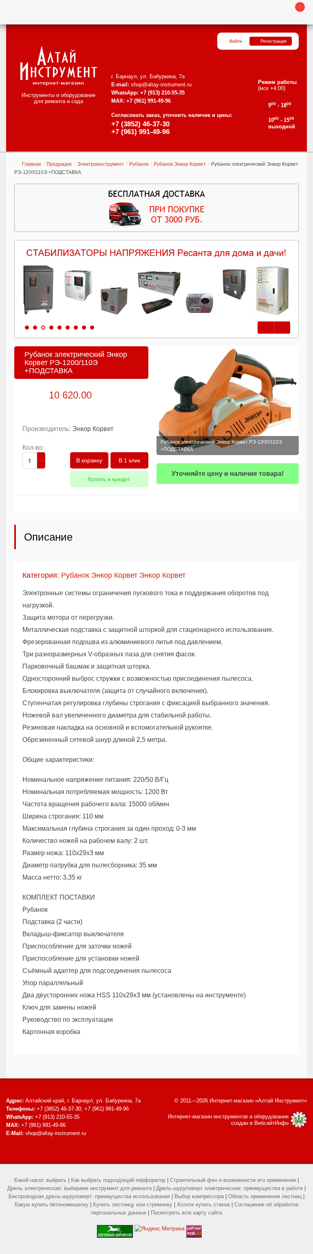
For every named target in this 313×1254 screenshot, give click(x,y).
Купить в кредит (109, 479)
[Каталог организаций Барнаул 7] (115, 1228)
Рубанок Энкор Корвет (180, 164)
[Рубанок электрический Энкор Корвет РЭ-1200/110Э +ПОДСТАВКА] (227, 400)
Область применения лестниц (265, 1196)
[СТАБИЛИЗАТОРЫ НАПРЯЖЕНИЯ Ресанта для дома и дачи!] (156, 282)
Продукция (59, 164)
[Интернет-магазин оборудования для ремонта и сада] (58, 66)
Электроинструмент (100, 164)
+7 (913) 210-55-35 (162, 93)
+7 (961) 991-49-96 (140, 132)
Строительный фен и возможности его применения (233, 1180)
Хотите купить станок (203, 1204)
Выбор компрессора (199, 1196)
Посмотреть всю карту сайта (186, 1213)
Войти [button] (235, 41)
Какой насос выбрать (40, 1180)
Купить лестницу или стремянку (132, 1204)
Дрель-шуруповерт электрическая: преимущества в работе (229, 1188)
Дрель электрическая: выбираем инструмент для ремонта (79, 1188)
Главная (31, 164)
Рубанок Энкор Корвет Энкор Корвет (123, 575)
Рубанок (138, 164)
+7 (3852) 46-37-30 (140, 124)
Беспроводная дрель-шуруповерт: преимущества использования (89, 1196)
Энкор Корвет (92, 428)
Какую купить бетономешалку (51, 1204)
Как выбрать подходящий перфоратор (118, 1180)
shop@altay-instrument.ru (161, 84)
